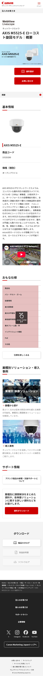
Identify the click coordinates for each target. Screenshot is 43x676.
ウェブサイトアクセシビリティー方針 (22, 670)
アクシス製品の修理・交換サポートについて (21, 479)
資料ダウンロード (21, 510)
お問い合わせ (27, 80)
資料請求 (30, 71)
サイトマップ (27, 660)
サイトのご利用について (22, 663)
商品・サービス (25, 583)
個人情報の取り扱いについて (22, 667)
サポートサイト (21, 614)
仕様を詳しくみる (21, 354)
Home (4, 583)
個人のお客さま (21, 607)
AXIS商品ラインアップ (25, 588)
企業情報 (21, 622)
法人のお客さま (8, 10)
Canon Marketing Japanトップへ (21, 644)
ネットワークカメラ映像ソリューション (21, 585)
